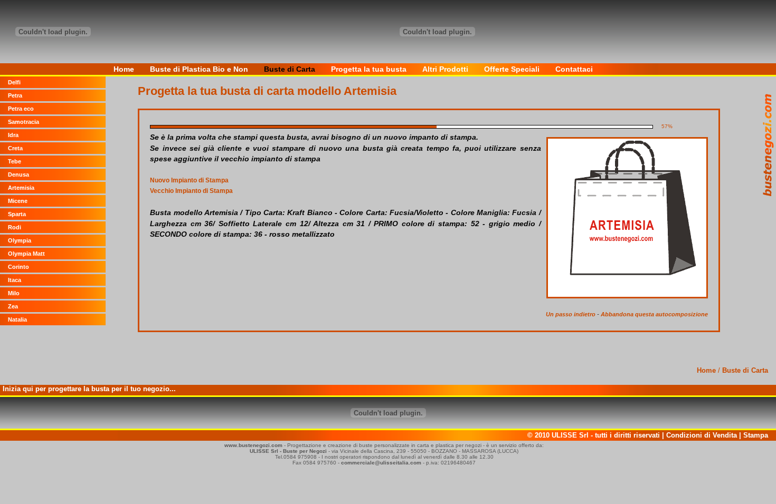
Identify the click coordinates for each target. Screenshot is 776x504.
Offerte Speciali (512, 69)
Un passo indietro (570, 314)
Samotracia (23, 122)
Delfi (14, 82)
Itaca (14, 280)
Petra (15, 95)
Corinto (18, 267)
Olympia (19, 240)
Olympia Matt (26, 253)
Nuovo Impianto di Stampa (189, 180)
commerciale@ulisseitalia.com (381, 463)
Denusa (18, 174)
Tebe (14, 161)
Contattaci (574, 69)
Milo (14, 293)
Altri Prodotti (445, 69)
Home (123, 69)
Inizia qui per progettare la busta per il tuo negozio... (89, 389)
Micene (17, 201)
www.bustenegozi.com (253, 445)
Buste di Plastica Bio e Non (199, 69)
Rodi (14, 227)
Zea (13, 306)
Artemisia (21, 188)
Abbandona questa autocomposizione (654, 314)
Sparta (17, 214)
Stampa (755, 435)
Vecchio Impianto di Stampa (191, 191)
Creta (15, 148)
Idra (13, 135)
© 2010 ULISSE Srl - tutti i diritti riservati (593, 435)
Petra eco (21, 108)
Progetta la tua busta (368, 69)
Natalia (17, 319)
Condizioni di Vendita (701, 435)
